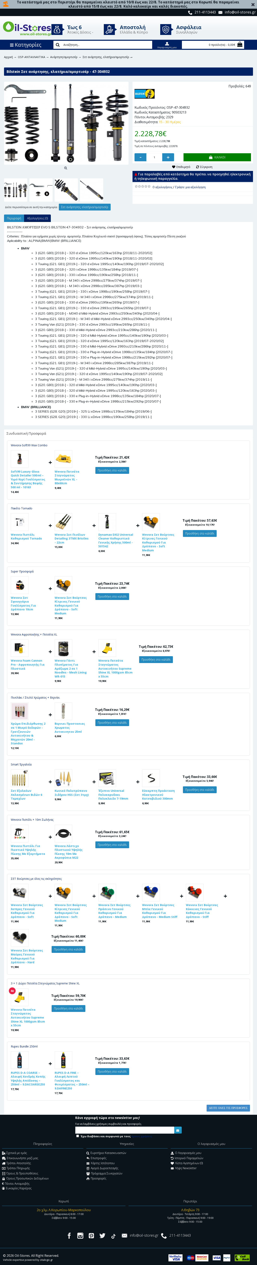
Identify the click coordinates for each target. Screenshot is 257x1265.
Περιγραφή (14, 218)
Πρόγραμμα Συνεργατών (106, 1173)
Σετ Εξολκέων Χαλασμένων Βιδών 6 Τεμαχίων (26, 794)
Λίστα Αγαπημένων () (189, 1163)
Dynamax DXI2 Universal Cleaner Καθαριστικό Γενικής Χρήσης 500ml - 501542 (115, 540)
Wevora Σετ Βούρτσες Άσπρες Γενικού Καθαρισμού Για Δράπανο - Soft (27, 911)
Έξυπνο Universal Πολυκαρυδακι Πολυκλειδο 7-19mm (113, 794)
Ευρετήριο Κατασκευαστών (108, 1153)
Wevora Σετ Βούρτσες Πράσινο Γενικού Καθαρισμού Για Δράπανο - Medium (114, 911)
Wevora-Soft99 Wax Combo (29, 445)
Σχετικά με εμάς (16, 1153)
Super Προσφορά (22, 571)
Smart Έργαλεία (21, 764)
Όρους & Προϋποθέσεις (22, 1173)
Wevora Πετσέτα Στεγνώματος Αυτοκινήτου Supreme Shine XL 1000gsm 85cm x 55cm (115, 668)
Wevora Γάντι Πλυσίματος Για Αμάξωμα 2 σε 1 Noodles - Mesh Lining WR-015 (71, 668)
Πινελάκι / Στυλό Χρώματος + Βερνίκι (35, 697)
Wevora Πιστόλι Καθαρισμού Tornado (26, 537)
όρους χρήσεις (141, 1136)
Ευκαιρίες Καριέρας (19, 1188)
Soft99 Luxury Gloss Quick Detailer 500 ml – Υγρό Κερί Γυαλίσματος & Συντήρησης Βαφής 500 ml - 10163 (28, 479)
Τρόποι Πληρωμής (18, 1168)
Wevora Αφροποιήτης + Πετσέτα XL (34, 634)
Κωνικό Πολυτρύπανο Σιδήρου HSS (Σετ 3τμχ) (72, 793)
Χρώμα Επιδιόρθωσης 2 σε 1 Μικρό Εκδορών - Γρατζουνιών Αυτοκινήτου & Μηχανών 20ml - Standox (28, 733)
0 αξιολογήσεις (162, 187)
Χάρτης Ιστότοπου (103, 1163)
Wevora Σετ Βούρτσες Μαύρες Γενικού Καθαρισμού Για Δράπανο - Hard (27, 956)
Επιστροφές (98, 1158)
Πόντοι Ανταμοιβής (17, 1183)
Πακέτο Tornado (21, 508)
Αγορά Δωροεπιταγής (104, 1168)
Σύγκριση (206, 167)
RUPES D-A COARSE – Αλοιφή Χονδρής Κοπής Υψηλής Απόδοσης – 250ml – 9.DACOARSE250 (28, 1078)
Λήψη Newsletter (186, 1168)
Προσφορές (98, 1178)
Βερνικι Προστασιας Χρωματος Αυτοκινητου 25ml (70, 727)
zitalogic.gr (46, 1260)
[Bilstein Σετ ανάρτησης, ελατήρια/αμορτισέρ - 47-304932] (66, 123)
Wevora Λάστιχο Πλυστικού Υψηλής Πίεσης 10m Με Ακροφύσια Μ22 (69, 852)
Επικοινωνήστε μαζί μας (22, 1158)
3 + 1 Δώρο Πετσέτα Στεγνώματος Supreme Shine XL (45, 983)
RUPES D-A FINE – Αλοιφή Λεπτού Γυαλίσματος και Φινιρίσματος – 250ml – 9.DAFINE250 (72, 1080)
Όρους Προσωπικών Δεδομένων (27, 1178)
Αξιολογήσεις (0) (37, 218)
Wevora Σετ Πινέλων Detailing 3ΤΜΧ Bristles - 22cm (72, 538)
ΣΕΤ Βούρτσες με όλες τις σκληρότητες (36, 879)
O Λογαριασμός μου (188, 1153)
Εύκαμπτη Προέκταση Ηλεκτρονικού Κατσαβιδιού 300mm (158, 794)
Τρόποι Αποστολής (18, 1163)
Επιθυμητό (183, 167)
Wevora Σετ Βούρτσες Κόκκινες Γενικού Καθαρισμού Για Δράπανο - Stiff (202, 911)
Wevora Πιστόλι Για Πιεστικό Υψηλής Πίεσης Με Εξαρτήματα (28, 850)
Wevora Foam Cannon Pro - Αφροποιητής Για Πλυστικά (28, 664)
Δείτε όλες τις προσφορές (228, 1108)
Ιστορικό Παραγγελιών (189, 1158)
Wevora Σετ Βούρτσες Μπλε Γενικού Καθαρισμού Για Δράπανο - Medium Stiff (159, 911)
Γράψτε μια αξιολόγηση (190, 187)
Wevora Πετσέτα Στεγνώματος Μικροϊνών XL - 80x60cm (67, 477)
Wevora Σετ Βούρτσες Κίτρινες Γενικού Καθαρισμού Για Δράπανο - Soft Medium (158, 542)
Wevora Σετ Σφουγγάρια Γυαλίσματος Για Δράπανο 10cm (23, 603)
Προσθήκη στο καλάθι (112, 470)
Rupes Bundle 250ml (24, 1046)
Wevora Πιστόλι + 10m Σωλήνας (32, 820)
